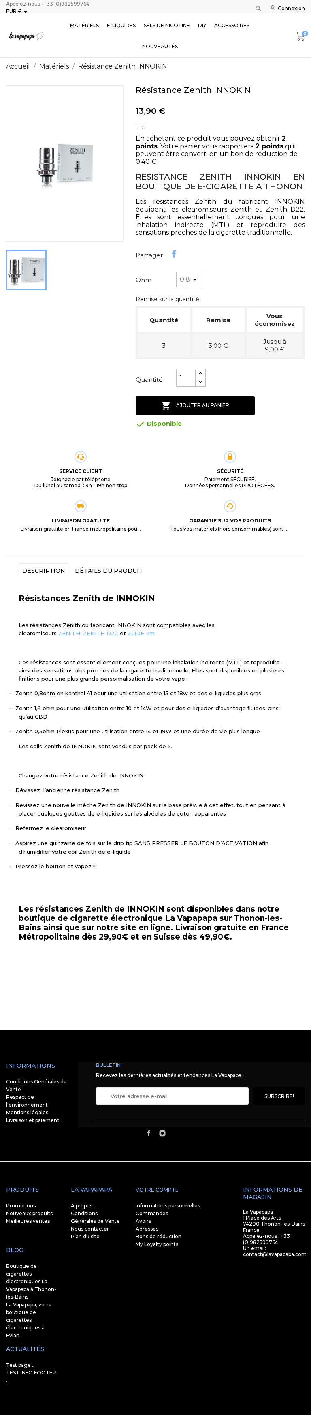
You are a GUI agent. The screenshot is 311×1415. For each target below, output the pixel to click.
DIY (202, 25)
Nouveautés (160, 46)
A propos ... (84, 1206)
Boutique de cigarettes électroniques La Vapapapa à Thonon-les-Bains (31, 1281)
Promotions (21, 1206)
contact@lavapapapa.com (275, 1254)
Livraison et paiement (32, 1120)
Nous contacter (90, 1229)
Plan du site (85, 1236)
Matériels (84, 25)
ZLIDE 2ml (142, 633)
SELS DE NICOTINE (167, 25)
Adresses (147, 1229)
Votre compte (157, 1190)
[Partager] (174, 254)
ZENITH (69, 633)
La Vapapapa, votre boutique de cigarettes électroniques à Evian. (29, 1320)
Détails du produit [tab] (109, 570)
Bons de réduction (158, 1236)
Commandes (152, 1213)
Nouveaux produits (29, 1213)
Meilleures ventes (28, 1221)
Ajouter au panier (195, 406)
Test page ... (21, 1365)
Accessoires (231, 25)
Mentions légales (27, 1112)
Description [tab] (43, 570)
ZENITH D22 (100, 633)
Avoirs (143, 1221)
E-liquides (121, 25)
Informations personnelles (168, 1206)
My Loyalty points (157, 1244)
